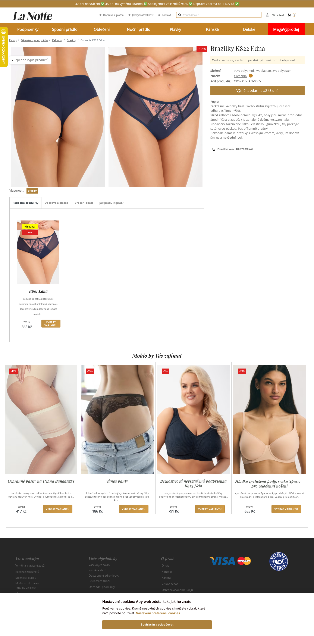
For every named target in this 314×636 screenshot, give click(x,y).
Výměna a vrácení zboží (30, 565)
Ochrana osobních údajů (177, 590)
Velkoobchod (170, 584)
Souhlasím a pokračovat (157, 624)
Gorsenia (240, 76)
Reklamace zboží (99, 581)
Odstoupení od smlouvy (104, 575)
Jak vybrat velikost (142, 15)
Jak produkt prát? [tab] (111, 203)
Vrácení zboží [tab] (84, 203)
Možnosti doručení (27, 583)
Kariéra (166, 578)
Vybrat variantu (50, 323)
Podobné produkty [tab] (25, 203)
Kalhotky (57, 40)
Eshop (12, 40)
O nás (165, 565)
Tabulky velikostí (25, 588)
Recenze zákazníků (27, 572)
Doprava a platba (113, 15)
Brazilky (71, 40)
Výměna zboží (97, 570)
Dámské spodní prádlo (34, 40)
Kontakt (166, 15)
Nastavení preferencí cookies (158, 613)
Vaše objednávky (99, 565)
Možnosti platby (25, 578)
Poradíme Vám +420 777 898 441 (235, 149)
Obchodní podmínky (102, 587)
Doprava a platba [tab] (56, 203)
